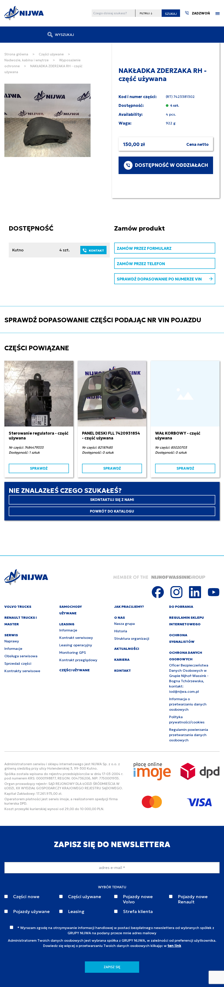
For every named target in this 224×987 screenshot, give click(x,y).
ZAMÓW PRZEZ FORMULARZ (144, 248)
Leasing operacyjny (75, 645)
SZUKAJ (171, 14)
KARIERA (122, 659)
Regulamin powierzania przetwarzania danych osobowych (188, 734)
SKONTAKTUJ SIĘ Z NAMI (112, 499)
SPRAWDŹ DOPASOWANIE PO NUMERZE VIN (159, 279)
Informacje (13, 648)
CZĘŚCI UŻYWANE (74, 670)
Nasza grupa (124, 623)
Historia (120, 631)
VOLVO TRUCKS (17, 607)
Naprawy (11, 641)
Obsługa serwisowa (20, 656)
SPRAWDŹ (38, 468)
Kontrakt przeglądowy (78, 660)
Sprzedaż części (17, 663)
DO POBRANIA (181, 607)
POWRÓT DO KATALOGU (112, 511)
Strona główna (16, 54)
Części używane (51, 54)
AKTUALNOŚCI (126, 649)
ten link (174, 945)
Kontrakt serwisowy (76, 637)
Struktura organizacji (131, 638)
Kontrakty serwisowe (22, 671)
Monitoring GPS (72, 652)
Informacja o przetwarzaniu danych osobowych (187, 704)
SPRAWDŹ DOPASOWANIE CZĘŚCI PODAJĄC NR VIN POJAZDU (102, 320)
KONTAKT (96, 250)
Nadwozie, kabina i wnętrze (26, 60)
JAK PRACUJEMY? (129, 607)
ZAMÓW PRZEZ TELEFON (141, 263)
